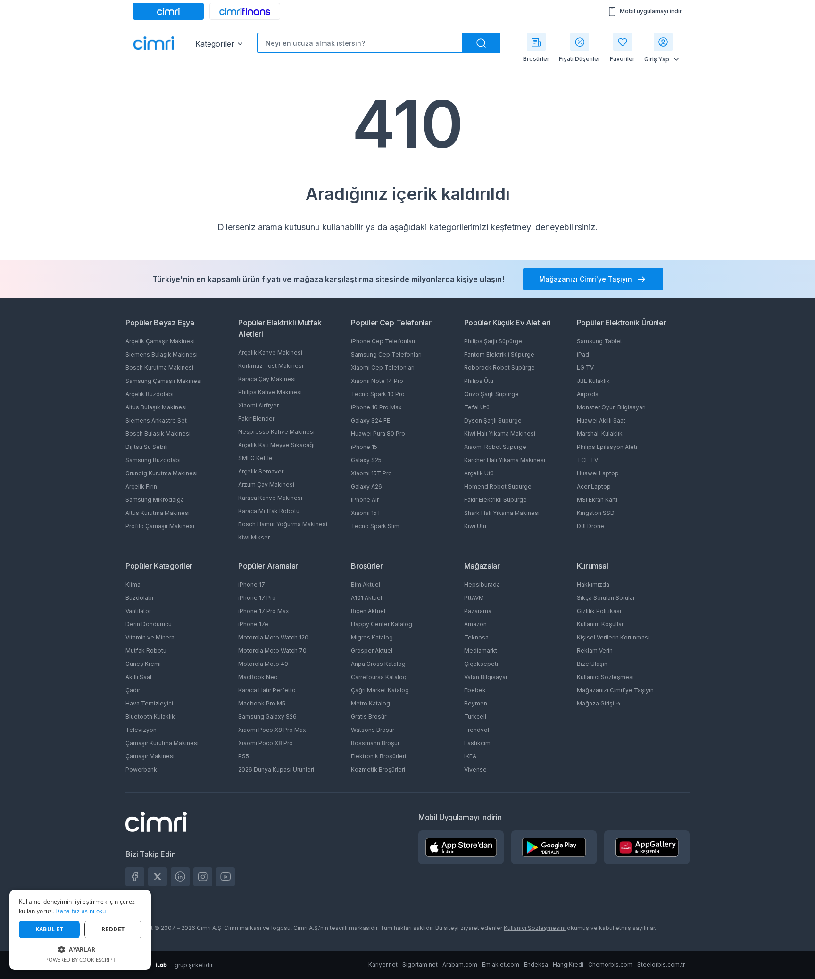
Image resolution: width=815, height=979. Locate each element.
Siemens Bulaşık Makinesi (161, 354)
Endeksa (536, 964)
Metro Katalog (370, 703)
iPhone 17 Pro (257, 597)
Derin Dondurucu (148, 624)
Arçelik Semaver (260, 471)
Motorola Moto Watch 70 (272, 650)
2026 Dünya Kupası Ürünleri (276, 769)
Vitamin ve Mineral (150, 637)
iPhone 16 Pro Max (376, 407)
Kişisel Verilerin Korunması (613, 637)
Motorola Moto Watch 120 (273, 637)
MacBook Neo (258, 676)
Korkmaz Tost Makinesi (270, 365)
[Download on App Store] (461, 847)
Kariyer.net (383, 964)
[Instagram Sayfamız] (202, 876)
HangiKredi (568, 964)
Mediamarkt (480, 650)
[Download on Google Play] (554, 847)
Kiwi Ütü (475, 526)
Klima (133, 584)
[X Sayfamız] (157, 876)
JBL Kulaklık (593, 380)
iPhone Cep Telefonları (383, 341)
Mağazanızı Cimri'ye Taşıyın (615, 690)
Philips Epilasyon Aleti (607, 446)
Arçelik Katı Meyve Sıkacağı (276, 444)
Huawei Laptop (598, 473)
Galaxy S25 (366, 460)
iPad (583, 354)
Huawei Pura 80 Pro (378, 433)
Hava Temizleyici (149, 703)
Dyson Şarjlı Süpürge (493, 420)
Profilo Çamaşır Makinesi (159, 526)
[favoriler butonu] (622, 42)
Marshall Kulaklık (600, 433)
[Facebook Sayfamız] (134, 876)
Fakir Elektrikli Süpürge (495, 499)
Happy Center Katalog (381, 624)
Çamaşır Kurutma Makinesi (162, 743)
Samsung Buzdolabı (153, 460)
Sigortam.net (420, 964)
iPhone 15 (364, 446)
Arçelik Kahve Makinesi (270, 352)
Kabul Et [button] (49, 929)
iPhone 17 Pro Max (263, 610)
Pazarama (477, 610)
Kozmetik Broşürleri (378, 769)
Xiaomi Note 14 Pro (377, 380)
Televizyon (141, 729)
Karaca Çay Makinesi (267, 378)
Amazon (475, 624)
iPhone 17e (253, 624)
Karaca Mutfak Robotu (268, 510)
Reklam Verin (595, 650)
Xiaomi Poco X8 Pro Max (272, 729)
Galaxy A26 (366, 486)
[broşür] (536, 42)
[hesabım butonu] (663, 42)
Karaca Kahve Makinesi (270, 497)
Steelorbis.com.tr (661, 964)
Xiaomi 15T (366, 512)
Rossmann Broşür (375, 743)
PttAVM (474, 597)
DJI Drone (590, 526)
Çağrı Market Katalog (380, 690)
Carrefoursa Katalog (379, 676)
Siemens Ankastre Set (156, 420)
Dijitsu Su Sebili (146, 446)
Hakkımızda (593, 584)
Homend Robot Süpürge (498, 486)
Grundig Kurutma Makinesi (161, 473)
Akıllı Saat (138, 676)
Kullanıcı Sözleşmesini (535, 927)
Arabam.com (459, 964)
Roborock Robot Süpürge (499, 367)
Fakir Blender (256, 418)
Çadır (132, 690)
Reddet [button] (113, 929)
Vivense (475, 769)
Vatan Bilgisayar (485, 676)
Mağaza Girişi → (599, 703)
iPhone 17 (251, 584)
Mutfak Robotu (145, 650)
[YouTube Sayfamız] (225, 876)
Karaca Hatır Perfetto (267, 690)
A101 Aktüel (366, 597)
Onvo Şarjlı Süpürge (491, 394)
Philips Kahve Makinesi (270, 392)
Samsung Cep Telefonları (386, 354)
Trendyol (476, 729)
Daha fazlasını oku (80, 911)
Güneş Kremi (143, 663)
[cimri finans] (244, 11)
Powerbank (141, 769)
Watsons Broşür (372, 729)
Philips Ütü (478, 380)
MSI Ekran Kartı (597, 499)
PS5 (243, 756)
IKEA (470, 756)
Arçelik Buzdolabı (149, 394)
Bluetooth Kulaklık (150, 716)
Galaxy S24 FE (370, 420)
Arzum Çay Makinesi (266, 484)
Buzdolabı (139, 597)
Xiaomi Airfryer (258, 405)
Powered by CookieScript (80, 959)
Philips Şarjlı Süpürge (493, 341)
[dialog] (80, 930)
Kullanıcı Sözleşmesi (605, 676)
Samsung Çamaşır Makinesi (163, 380)
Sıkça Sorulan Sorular (606, 597)
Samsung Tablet (599, 341)
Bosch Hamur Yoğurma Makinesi (282, 524)
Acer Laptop (594, 486)
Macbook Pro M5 (261, 703)
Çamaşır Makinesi (150, 756)
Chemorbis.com (610, 964)
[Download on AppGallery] (647, 847)
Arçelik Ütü (479, 473)
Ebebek (475, 690)
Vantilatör (138, 610)
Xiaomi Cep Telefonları (383, 367)
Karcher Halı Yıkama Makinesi (504, 460)
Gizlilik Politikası (599, 610)
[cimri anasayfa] (168, 11)
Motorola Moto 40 (263, 663)
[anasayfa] (154, 44)
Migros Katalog (372, 637)
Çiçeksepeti (481, 663)
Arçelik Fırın (141, 486)
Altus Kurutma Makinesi (157, 512)
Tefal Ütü (477, 407)
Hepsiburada (482, 584)
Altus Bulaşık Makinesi (156, 407)
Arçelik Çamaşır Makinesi (160, 341)
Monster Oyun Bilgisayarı (611, 407)
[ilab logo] (161, 964)
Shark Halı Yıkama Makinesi (502, 512)
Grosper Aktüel (371, 650)
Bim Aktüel (365, 584)
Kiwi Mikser (254, 537)
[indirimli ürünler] (579, 42)
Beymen (475, 703)
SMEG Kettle (255, 458)
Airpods (588, 394)
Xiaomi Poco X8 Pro (265, 743)
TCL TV (587, 460)
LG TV (585, 367)
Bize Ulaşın (592, 663)
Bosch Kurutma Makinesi (159, 367)
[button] (80, 949)
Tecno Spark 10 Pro (378, 394)
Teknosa (476, 637)
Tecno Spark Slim (375, 526)
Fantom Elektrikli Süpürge (499, 354)
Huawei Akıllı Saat (601, 420)
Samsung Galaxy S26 (267, 716)
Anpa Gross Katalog (378, 663)
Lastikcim (477, 743)
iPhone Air (365, 499)
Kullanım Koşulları (601, 624)
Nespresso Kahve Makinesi (276, 431)
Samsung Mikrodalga (154, 499)
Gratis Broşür (368, 716)
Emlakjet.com (500, 964)
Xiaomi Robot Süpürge (495, 446)
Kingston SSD (596, 512)
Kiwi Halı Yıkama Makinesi (499, 433)
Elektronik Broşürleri (378, 756)
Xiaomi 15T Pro (371, 473)
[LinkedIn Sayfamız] (180, 876)
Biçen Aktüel (368, 610)
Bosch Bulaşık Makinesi (158, 433)
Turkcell (475, 716)
